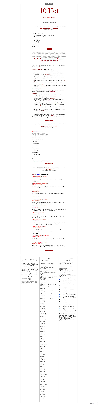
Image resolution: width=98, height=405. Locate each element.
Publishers (34, 268)
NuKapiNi (45, 56)
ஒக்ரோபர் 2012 (43, 343)
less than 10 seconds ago (52, 95)
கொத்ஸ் (39, 53)
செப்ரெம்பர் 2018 (44, 314)
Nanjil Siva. (73, 296)
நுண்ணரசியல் (52, 53)
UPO (58, 57)
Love (52, 55)
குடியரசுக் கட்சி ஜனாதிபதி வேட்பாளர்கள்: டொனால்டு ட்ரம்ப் (46, 278)
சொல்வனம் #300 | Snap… (67, 282)
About (44, 17)
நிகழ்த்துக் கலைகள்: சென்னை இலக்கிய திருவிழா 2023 (48, 276)
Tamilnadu (46, 170)
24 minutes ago (44, 86)
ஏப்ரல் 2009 (43, 392)
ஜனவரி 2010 (43, 382)
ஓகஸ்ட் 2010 (43, 376)
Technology (69, 319)
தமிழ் (30, 273)
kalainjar (54, 167)
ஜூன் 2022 (43, 298)
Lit (47, 55)
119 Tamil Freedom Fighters (63, 264)
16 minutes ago (40, 84)
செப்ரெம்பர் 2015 (44, 319)
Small (65, 26)
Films (23, 263)
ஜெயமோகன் (27, 273)
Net (25, 266)
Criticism (55, 54)
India (31, 263)
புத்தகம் (29, 274)
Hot (26, 263)
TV (72, 319)
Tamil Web (45, 57)
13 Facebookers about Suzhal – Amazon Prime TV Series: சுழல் (48, 285)
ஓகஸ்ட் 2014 (43, 324)
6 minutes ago (40, 71)
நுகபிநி (48, 53)
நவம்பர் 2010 (43, 371)
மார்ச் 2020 (43, 304)
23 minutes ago (56, 103)
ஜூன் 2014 (43, 328)
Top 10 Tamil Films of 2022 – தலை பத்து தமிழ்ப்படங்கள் (45, 281)
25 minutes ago (42, 105)
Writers (24, 272)
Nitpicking (41, 56)
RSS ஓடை (53, 17)
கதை (64, 52)
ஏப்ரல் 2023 (43, 290)
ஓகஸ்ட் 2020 (43, 301)
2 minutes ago (51, 115)
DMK (50, 167)
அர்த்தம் (38, 52)
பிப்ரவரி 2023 (43, 293)
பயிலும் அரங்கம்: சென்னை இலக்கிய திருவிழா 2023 (48, 267)
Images (28, 263)
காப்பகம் (48, 17)
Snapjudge (65, 300)
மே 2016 (42, 318)
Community (46, 54)
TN (22, 270)
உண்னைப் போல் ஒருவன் (54, 52)
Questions (71, 317)
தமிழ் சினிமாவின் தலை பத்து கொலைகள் (46, 283)
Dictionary (42, 26)
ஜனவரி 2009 (43, 397)
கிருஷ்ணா (64, 305)
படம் (24, 274)
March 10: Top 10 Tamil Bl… (67, 297)
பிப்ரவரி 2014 (43, 329)
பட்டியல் (26, 274)
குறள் (44, 167)
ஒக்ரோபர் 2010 (43, 373)
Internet (66, 315)
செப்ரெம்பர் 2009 (44, 384)
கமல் (32, 53)
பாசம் (48, 167)
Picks (22, 268)
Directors (63, 54)
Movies (32, 266)
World (37, 270)
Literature (46, 127)
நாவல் (36, 273)
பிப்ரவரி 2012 (43, 353)
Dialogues (59, 54)
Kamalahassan (36, 55)
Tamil (28, 269)
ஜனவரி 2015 (43, 323)
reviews (55, 56)
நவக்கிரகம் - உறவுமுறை (62, 269)
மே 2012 (42, 351)
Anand (64, 309)
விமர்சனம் (60, 53)
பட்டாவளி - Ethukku (66, 284)
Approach (35, 52)
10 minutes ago (48, 74)
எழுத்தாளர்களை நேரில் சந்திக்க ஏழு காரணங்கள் (66, 270)
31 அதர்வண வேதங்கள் (44, 266)
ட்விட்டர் (44, 53)
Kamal (26, 264)
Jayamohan (33, 263)
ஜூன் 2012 (43, 349)
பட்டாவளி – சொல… (66, 288)
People (34, 267)
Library (29, 264)
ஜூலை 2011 (43, 363)
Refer (59, 26)
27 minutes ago (52, 108)
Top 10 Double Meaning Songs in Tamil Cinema (66, 262)
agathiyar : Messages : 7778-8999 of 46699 (42, 161)
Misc (75, 316)
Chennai (27, 260)
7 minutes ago (52, 98)
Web (35, 270)
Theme (48, 57)
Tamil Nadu (32, 269)
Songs (49, 124)
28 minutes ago (41, 110)
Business (67, 313)
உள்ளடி (59, 52)
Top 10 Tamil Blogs (66, 296)
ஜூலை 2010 (43, 377)
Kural (62, 167)
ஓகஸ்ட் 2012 (43, 346)
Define (33, 26)
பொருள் (55, 53)
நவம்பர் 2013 (43, 333)
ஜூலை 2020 (43, 303)
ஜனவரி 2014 (43, 331)
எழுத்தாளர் (32, 271)
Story (24, 269)
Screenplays (63, 56)
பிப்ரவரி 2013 (43, 336)
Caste (39, 54)
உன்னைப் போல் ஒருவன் (40, 66)
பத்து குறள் (49, 169)
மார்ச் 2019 (43, 306)
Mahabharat (72, 316)
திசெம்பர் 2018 (43, 309)
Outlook (48, 56)
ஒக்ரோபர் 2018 (43, 313)
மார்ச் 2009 (43, 394)
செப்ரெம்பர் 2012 (44, 344)
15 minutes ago (52, 91)
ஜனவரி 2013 (43, 338)
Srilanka (69, 318)
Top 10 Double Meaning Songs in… (68, 310)
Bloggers (64, 53)
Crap (49, 54)
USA (28, 270)
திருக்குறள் (34, 174)
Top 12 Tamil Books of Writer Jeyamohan (65, 274)
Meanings (55, 26)
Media (27, 265)
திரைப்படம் (32, 273)
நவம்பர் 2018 (43, 311)
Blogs (33, 54)
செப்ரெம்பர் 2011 (44, 359)
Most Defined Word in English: (49, 28)
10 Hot (49, 10)
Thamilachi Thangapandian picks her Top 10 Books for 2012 (67, 273)
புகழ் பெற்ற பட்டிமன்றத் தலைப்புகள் (45, 274)
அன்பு (38, 167)
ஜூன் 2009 (43, 389)
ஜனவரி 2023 (43, 294)
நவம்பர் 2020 (43, 300)
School (61, 26)
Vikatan (33, 270)
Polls (31, 268)
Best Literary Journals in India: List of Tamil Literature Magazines (67, 276)
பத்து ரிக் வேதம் (42, 279)
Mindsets (37, 56)
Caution (42, 54)
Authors (29, 259)
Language (51, 26)
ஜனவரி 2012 (43, 354)
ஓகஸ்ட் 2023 (43, 288)
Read (37, 268)
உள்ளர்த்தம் (62, 52)
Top (24, 270)
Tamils (35, 269)
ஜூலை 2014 (43, 326)
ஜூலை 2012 (43, 348)
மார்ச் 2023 (43, 291)
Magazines (67, 316)
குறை (34, 53)
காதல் (40, 167)
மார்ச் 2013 (43, 334)
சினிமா (23, 273)
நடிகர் (46, 53)
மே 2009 (42, 391)
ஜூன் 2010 (43, 379)
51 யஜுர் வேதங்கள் (43, 271)
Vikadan (30, 270)
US (26, 270)
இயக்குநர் (40, 52)
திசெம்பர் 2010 (43, 369)
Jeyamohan (23, 264)
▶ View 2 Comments (49, 120)
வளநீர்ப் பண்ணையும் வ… (67, 302)
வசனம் (57, 53)
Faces (27, 262)
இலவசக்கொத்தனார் (45, 52)
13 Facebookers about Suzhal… (68, 289)
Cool (35, 261)
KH (45, 55)
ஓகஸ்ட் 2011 (43, 361)
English (45, 26)
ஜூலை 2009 (43, 387)
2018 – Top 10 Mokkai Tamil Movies (65, 263)
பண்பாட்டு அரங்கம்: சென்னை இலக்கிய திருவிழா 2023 (48, 269)
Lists (45, 29)
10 (22, 259)
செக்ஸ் (46, 167)
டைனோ (41, 53)
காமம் (42, 167)
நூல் (22, 274)
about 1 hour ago (50, 112)
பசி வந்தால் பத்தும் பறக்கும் (49, 126)
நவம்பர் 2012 (43, 341)
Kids (48, 26)
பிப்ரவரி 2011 (43, 368)
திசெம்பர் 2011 (43, 356)
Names (23, 267)
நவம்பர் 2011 (43, 358)
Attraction (35, 167)
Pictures (24, 268)
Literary (49, 55)
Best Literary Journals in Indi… (68, 282)
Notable (28, 266)
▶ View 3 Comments (49, 163)
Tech (37, 269)
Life (43, 127)
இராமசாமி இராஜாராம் (66, 311)
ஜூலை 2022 (43, 296)
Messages (60, 55)
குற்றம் (36, 53)
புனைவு (33, 274)
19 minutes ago (53, 117)
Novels (31, 266)
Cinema (31, 261)
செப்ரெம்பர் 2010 (44, 374)
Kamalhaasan (42, 55)
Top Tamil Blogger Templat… (68, 294)
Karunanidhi (58, 167)
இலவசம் (50, 52)
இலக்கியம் (28, 271)
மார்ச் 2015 (43, 321)
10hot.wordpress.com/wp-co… (26, 278)
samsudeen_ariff (36, 89)
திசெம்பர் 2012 (43, 339)
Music (35, 265)
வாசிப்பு (36, 274)
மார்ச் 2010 (43, 381)
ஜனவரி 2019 (43, 308)
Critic (52, 54)
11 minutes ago (50, 76)
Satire (59, 56)
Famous (30, 262)
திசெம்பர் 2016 (43, 316)
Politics (51, 298)
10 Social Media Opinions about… (68, 292)
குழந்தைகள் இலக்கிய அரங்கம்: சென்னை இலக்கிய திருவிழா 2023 (48, 273)
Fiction (33, 262)
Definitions (37, 26)
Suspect (41, 57)
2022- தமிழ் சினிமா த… (67, 290)
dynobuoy (34, 93)
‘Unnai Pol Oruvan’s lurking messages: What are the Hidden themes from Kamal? (49, 60)
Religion (52, 56)
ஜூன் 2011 (43, 364)
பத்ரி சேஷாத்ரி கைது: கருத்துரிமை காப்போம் (47, 263)
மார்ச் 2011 (43, 366)
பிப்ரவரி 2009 (43, 396)
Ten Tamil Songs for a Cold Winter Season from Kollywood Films (66, 266)
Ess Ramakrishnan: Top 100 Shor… (68, 279)
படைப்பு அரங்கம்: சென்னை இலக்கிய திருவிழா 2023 (48, 264)
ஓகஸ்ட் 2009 (43, 386)
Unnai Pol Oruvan (53, 57)
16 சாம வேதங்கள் (43, 268)
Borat (36, 54)
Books (43, 170)
